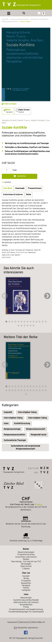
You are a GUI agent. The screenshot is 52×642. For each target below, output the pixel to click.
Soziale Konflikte (24, 22)
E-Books (26, 569)
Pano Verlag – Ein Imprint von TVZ (26, 561)
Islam (6, 423)
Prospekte (26, 581)
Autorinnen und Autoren (26, 557)
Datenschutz (24, 622)
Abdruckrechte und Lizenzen (26, 602)
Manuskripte (26, 598)
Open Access (26, 566)
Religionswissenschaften (14, 435)
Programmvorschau (26, 554)
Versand (38, 504)
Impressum (12, 622)
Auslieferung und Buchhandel (26, 600)
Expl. (15, 170)
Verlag (26, 578)
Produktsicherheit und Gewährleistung (26, 609)
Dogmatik (8, 412)
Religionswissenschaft (35, 429)
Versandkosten (26, 605)
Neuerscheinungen (26, 552)
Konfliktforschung (22, 423)
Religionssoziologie (12, 429)
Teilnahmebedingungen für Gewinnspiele (26, 612)
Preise (26, 607)
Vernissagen (26, 564)
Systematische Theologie (15, 440)
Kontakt (26, 576)
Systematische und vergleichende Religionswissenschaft (25, 447)
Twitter (26, 588)
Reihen (26, 559)
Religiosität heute (38, 435)
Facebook (26, 585)
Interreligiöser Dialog (27, 412)
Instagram (26, 590)
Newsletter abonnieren (27, 628)
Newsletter (26, 583)
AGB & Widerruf (38, 622)
